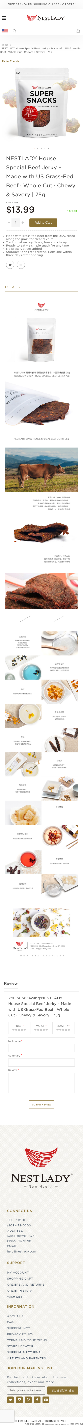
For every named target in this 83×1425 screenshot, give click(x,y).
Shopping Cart (20, 1278)
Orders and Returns (25, 1284)
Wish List (14, 1296)
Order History (20, 1290)
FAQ (10, 1322)
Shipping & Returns (23, 1352)
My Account (18, 1272)
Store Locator (20, 1346)
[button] (34, 148)
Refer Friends (10, 61)
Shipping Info (18, 1328)
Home (4, 44)
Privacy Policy (20, 1334)
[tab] (41, 288)
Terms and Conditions (27, 1340)
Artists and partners (26, 1358)
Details (12, 287)
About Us (15, 1316)
